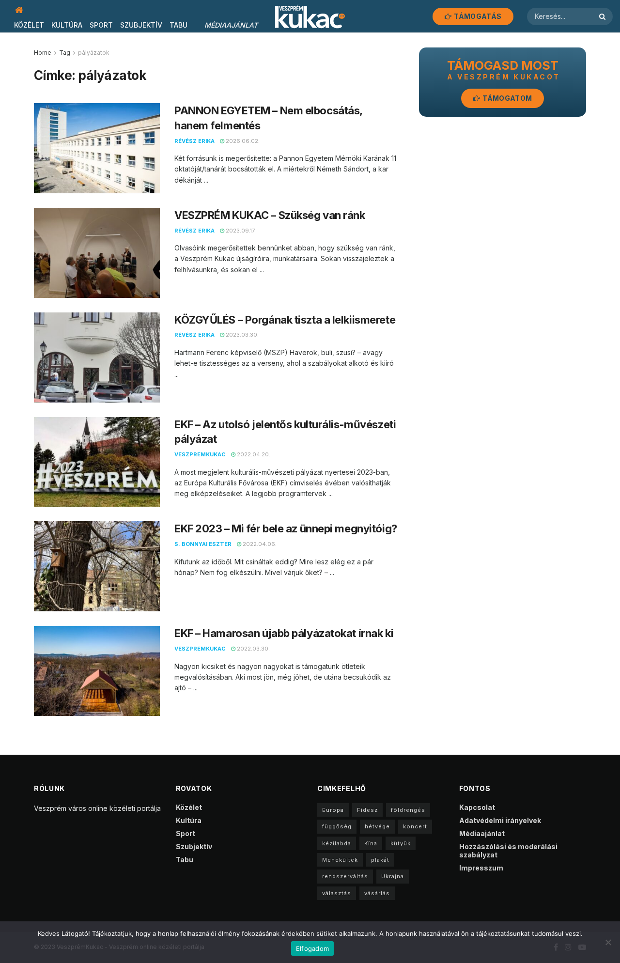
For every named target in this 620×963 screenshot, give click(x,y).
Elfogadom (312, 948)
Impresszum (481, 868)
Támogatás (476, 16)
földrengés (408, 810)
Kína (370, 843)
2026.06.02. (242, 141)
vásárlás (377, 893)
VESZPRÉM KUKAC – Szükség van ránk (269, 215)
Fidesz (367, 810)
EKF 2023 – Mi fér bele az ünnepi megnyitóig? (285, 528)
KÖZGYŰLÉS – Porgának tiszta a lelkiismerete (284, 319)
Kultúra (66, 25)
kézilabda (336, 843)
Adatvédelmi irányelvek (500, 820)
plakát (380, 859)
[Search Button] (603, 16)
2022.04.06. (259, 544)
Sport (101, 25)
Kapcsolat (477, 807)
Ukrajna (392, 876)
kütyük (400, 843)
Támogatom (506, 98)
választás (336, 893)
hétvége (377, 826)
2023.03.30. (241, 334)
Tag (64, 52)
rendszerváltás (345, 876)
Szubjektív (141, 25)
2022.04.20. (252, 454)
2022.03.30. (252, 648)
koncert (415, 826)
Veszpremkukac (200, 454)
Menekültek (340, 859)
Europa (333, 810)
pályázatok (93, 52)
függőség (337, 826)
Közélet (29, 25)
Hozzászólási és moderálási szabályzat (508, 850)
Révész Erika (194, 141)
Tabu (178, 25)
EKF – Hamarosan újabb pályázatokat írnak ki (283, 633)
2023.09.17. (240, 230)
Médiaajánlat (231, 25)
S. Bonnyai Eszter (203, 544)
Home (42, 52)
